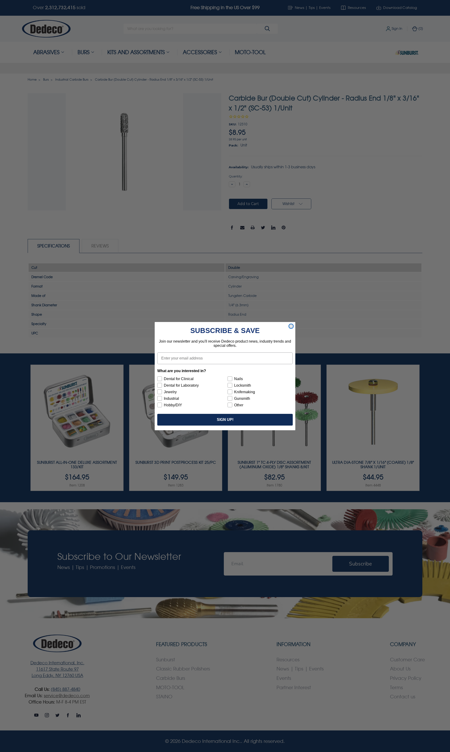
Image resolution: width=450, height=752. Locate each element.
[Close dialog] (291, 326)
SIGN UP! (225, 420)
